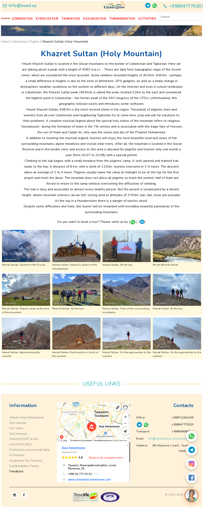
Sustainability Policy (24, 466)
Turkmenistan (122, 18)
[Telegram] (191, 450)
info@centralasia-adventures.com (171, 438)
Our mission (18, 423)
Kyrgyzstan (47, 18)
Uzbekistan (22, 18)
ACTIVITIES (147, 18)
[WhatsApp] (191, 436)
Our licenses (18, 434)
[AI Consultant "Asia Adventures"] (191, 495)
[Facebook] (191, 477)
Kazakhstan (94, 18)
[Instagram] (191, 463)
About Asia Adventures (26, 417)
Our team (16, 428)
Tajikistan (70, 18)
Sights (34, 41)
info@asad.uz (23, 6)
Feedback (16, 471)
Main (4, 41)
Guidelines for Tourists (25, 460)
